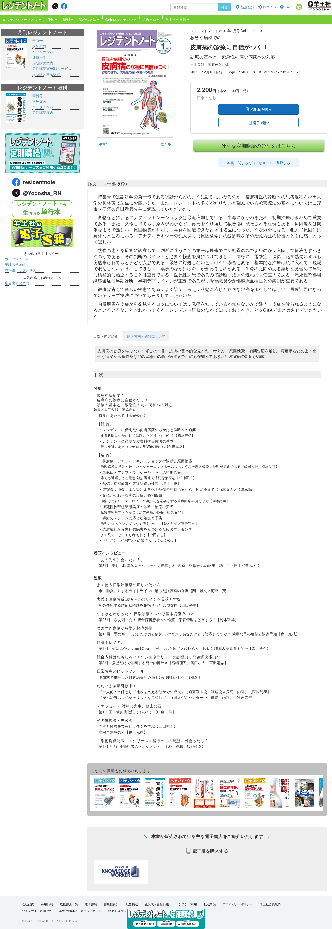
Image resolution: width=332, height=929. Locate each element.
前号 (105, 144)
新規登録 (246, 6)
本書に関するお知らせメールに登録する (258, 162)
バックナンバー (44, 51)
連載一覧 (39, 57)
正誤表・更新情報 (157, 904)
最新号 (37, 40)
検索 (224, 7)
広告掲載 (132, 904)
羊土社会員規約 (270, 904)
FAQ (288, 6)
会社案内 (28, 904)
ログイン (269, 6)
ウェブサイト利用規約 (37, 911)
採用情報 (47, 904)
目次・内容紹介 (106, 336)
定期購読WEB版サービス (52, 68)
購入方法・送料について (146, 336)
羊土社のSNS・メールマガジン (80, 911)
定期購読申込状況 (46, 74)
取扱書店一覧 (69, 904)
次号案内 (39, 46)
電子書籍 (91, 904)
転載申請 (210, 904)
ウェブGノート (17, 258)
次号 (164, 144)
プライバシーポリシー (238, 904)
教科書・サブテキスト (22, 270)
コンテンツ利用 (186, 904)
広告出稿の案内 (17, 282)
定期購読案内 (42, 62)
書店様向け (111, 904)
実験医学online (17, 264)
